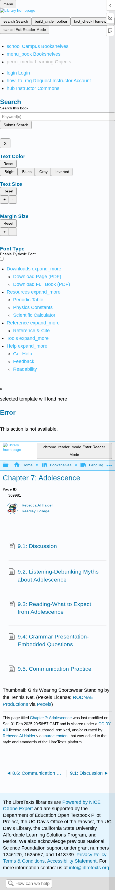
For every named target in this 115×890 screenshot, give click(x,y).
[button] (23, 361)
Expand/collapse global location (109, 463)
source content (55, 736)
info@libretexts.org (88, 867)
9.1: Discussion (37, 546)
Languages (98, 465)
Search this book (14, 108)
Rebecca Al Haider (37, 505)
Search (11, 884)
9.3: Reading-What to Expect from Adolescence (54, 608)
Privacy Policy (91, 854)
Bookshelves (60, 465)
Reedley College (35, 511)
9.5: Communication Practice (54, 669)
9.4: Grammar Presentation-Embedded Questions (53, 640)
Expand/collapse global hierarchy (9, 465)
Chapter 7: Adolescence (51, 717)
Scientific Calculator (34, 315)
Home (27, 465)
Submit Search (15, 125)
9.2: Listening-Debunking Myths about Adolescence (58, 575)
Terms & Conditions (24, 861)
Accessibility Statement (72, 861)
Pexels (44, 704)
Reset (8, 164)
